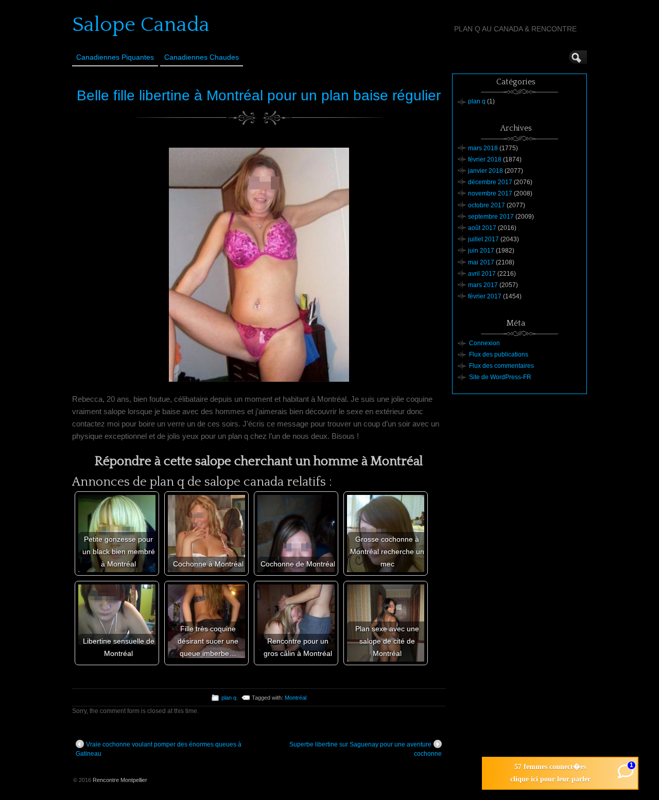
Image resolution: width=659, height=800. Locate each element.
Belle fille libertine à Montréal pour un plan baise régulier (259, 95)
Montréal (295, 698)
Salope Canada (141, 24)
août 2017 (482, 228)
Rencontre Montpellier (120, 780)
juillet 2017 (483, 239)
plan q (228, 698)
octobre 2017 (486, 205)
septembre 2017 (491, 216)
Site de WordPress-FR (500, 377)
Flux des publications (498, 354)
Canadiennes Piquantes (115, 57)
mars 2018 (483, 148)
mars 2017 (483, 285)
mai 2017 (481, 262)
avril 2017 (482, 273)
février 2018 (484, 159)
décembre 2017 (490, 182)
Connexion (484, 343)
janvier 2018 (485, 170)
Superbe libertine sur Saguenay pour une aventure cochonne (365, 749)
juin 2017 (481, 250)
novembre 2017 (490, 193)
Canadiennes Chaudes (201, 57)
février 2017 (484, 296)
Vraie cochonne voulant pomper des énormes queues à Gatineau (158, 749)
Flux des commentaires (501, 365)
